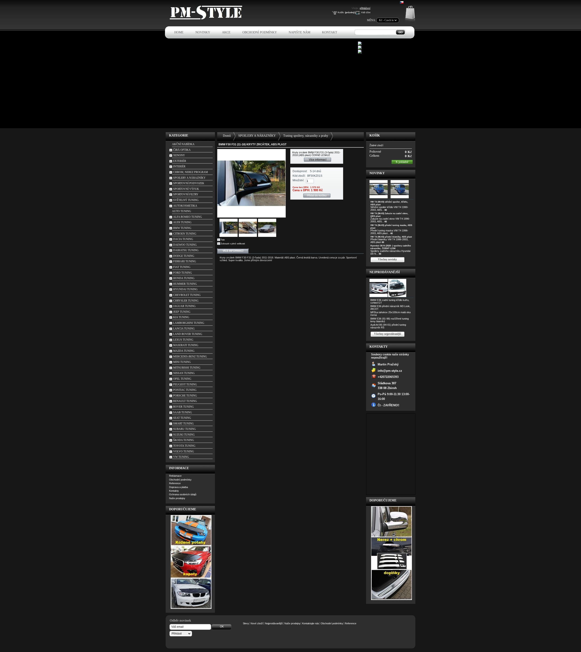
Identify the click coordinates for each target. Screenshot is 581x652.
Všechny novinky (387, 259)
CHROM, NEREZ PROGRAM (190, 172)
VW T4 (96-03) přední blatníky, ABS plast (391, 237)
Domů (227, 135)
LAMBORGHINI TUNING (188, 323)
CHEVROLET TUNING (187, 295)
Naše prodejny (177, 498)
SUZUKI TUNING (184, 434)
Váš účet (365, 12)
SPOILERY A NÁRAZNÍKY (189, 177)
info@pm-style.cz (390, 370)
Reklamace (175, 475)
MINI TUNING (182, 362)
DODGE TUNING (183, 256)
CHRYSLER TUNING (186, 300)
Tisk (223, 239)
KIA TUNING (181, 317)
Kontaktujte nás (310, 623)
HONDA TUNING (183, 278)
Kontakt (329, 32)
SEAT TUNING (182, 417)
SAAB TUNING (182, 412)
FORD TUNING (182, 272)
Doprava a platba (178, 487)
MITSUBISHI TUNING (186, 367)
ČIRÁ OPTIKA (182, 149)
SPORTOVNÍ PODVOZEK (188, 183)
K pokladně (402, 162)
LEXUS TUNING (183, 339)
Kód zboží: (299, 175)
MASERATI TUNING (185, 345)
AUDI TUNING (182, 222)
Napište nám (299, 32)
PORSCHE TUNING (185, 395)
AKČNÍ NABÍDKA (183, 144)
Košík (374, 135)
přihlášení (365, 8)
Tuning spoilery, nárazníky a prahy (305, 135)
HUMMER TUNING (185, 283)
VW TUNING (181, 457)
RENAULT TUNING (185, 401)
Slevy (246, 623)
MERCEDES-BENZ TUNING (190, 356)
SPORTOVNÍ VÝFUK (186, 189)
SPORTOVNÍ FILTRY (185, 194)
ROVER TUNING (183, 406)
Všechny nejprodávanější (387, 333)
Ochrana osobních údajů (182, 494)
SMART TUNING (183, 423)
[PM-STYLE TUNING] (207, 18)
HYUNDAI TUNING (185, 289)
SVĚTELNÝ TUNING (186, 200)
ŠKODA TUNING (183, 440)
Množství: (298, 180)
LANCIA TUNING (184, 328)
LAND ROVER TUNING (187, 334)
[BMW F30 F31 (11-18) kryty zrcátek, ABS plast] (228, 236)
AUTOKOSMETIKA (185, 205)
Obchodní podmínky (259, 32)
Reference (175, 483)
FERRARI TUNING (184, 261)
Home (179, 32)
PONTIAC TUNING (185, 390)
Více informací (317, 159)
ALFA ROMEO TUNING (187, 216)
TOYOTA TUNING (184, 445)
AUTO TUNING (181, 211)
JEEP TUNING (181, 311)
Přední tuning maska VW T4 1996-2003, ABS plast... (389, 232)
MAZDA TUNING (183, 350)
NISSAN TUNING (184, 373)
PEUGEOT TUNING (185, 384)
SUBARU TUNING (184, 429)
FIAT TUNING (181, 267)
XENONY (179, 155)
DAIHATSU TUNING (186, 250)
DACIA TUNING (183, 239)
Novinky (202, 32)
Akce (226, 32)
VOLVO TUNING (183, 451)
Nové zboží (257, 623)
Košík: (341, 12)
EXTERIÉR (179, 161)
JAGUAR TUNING (184, 306)
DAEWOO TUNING (185, 244)
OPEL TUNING (182, 378)
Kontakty (174, 490)
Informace (179, 468)
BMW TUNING (182, 228)
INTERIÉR (179, 166)
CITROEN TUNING (184, 233)
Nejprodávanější (384, 272)
